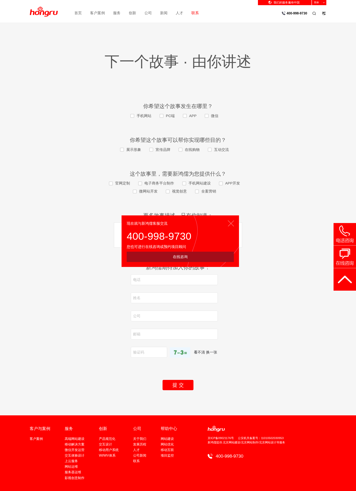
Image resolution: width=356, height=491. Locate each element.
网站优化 (167, 444)
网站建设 (167, 438)
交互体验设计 (74, 455)
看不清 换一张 (205, 352)
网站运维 (71, 466)
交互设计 (105, 444)
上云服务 (71, 461)
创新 (132, 13)
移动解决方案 (74, 444)
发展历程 (139, 444)
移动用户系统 (109, 450)
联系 (195, 13)
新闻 (163, 13)
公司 (148, 13)
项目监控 (167, 455)
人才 (179, 13)
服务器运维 (73, 472)
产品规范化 (107, 438)
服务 (117, 13)
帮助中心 (169, 428)
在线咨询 (180, 257)
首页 (78, 13)
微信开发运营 (74, 450)
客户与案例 (40, 428)
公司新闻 (139, 455)
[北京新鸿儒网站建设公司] (44, 8)
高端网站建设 (74, 438)
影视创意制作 (74, 478)
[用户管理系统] (323, 13)
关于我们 (139, 438)
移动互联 (167, 450)
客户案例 (97, 13)
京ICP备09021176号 (221, 438)
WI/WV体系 (107, 455)
